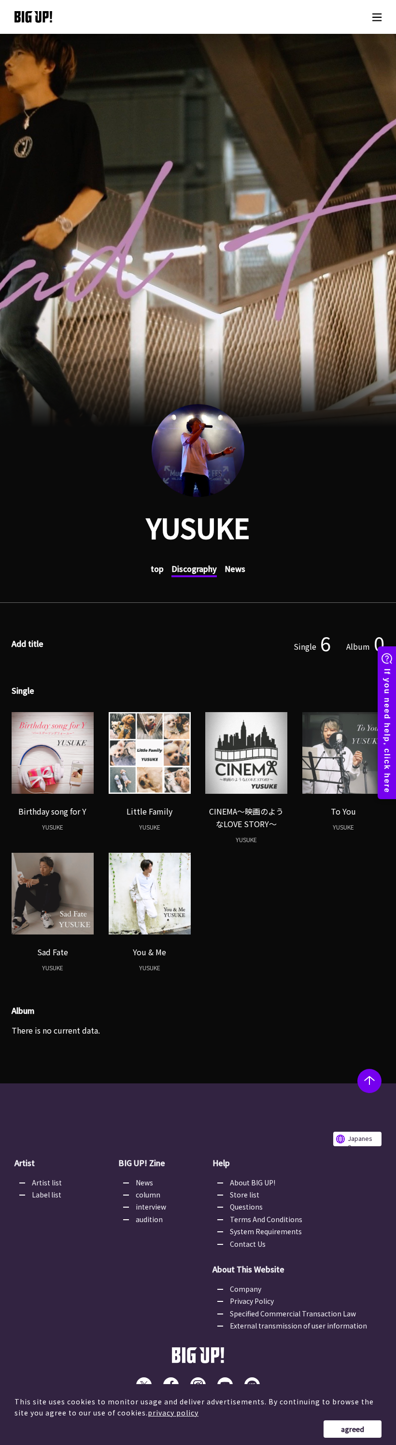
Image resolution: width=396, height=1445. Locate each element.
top (157, 568)
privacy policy (173, 1412)
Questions (246, 1206)
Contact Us (248, 1244)
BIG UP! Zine (141, 1163)
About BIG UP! (252, 1182)
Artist (24, 1163)
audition (149, 1219)
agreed (352, 1429)
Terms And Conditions (266, 1219)
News (235, 568)
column (148, 1194)
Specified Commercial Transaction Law (293, 1313)
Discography (194, 568)
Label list (46, 1194)
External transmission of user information (298, 1325)
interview (151, 1206)
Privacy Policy (252, 1301)
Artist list (47, 1182)
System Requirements (266, 1231)
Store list (244, 1194)
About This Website (248, 1269)
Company (245, 1289)
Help (221, 1163)
